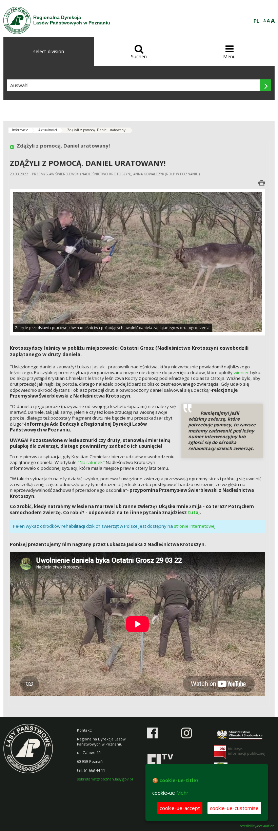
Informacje (20, 130)
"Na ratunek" (91, 462)
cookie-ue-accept (180, 808)
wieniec (241, 372)
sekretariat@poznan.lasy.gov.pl (105, 778)
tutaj (194, 512)
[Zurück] (13, 147)
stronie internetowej (195, 526)
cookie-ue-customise (234, 808)
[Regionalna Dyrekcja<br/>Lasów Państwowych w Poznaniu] (17, 20)
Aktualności (47, 130)
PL (256, 21)
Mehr (182, 792)
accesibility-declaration (257, 826)
